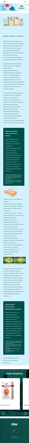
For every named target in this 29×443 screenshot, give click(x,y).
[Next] (25, 413)
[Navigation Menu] (25, 1)
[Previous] (3, 413)
